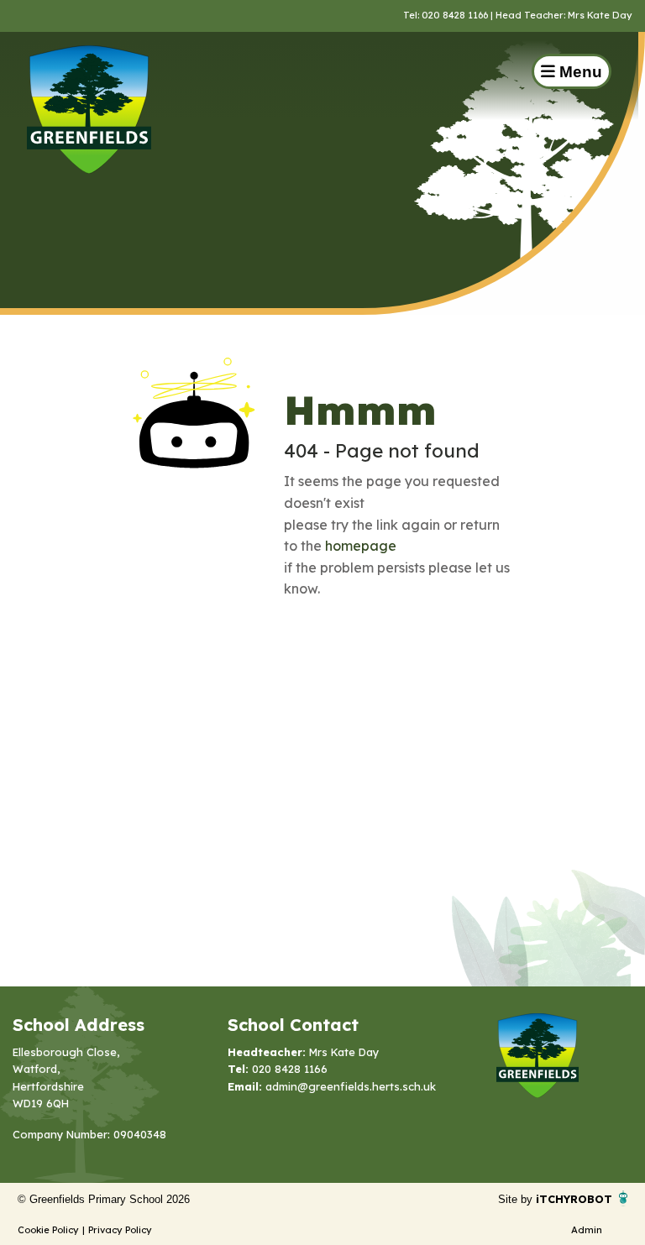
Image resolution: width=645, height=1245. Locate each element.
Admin (586, 1230)
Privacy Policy (120, 1230)
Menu (578, 72)
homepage (360, 545)
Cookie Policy (48, 1230)
